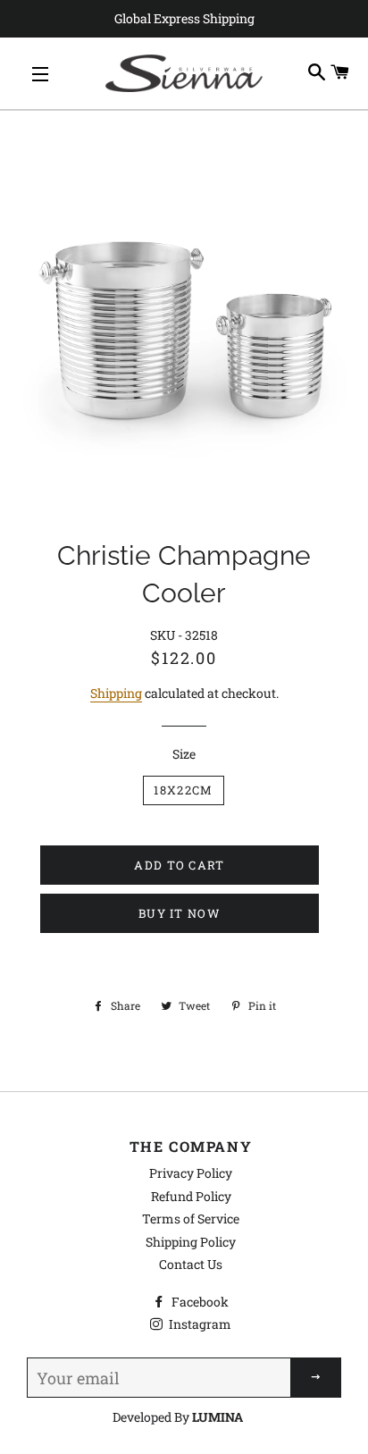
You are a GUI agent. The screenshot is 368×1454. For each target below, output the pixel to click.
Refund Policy (191, 1196)
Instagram (198, 1323)
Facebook (199, 1301)
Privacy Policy (190, 1172)
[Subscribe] (316, 1377)
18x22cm (183, 790)
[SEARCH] (317, 73)
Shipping (116, 693)
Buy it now (179, 913)
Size (184, 753)
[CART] (340, 73)
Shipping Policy (191, 1241)
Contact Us (190, 1264)
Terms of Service (190, 1218)
